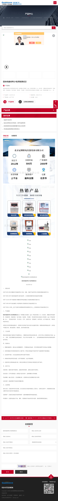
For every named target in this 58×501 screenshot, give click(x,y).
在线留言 (14, 135)
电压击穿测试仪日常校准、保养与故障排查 (14, 123)
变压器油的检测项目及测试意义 (12, 129)
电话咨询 (55, 107)
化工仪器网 (9, 495)
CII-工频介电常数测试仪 (36, 17)
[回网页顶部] (55, 101)
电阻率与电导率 (8, 120)
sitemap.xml (15, 497)
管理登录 (16, 495)
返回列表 (30, 418)
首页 (12, 17)
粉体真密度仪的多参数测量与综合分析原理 (14, 126)
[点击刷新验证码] (21, 466)
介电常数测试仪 (25, 17)
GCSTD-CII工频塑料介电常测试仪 (18, 418)
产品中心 (17, 17)
